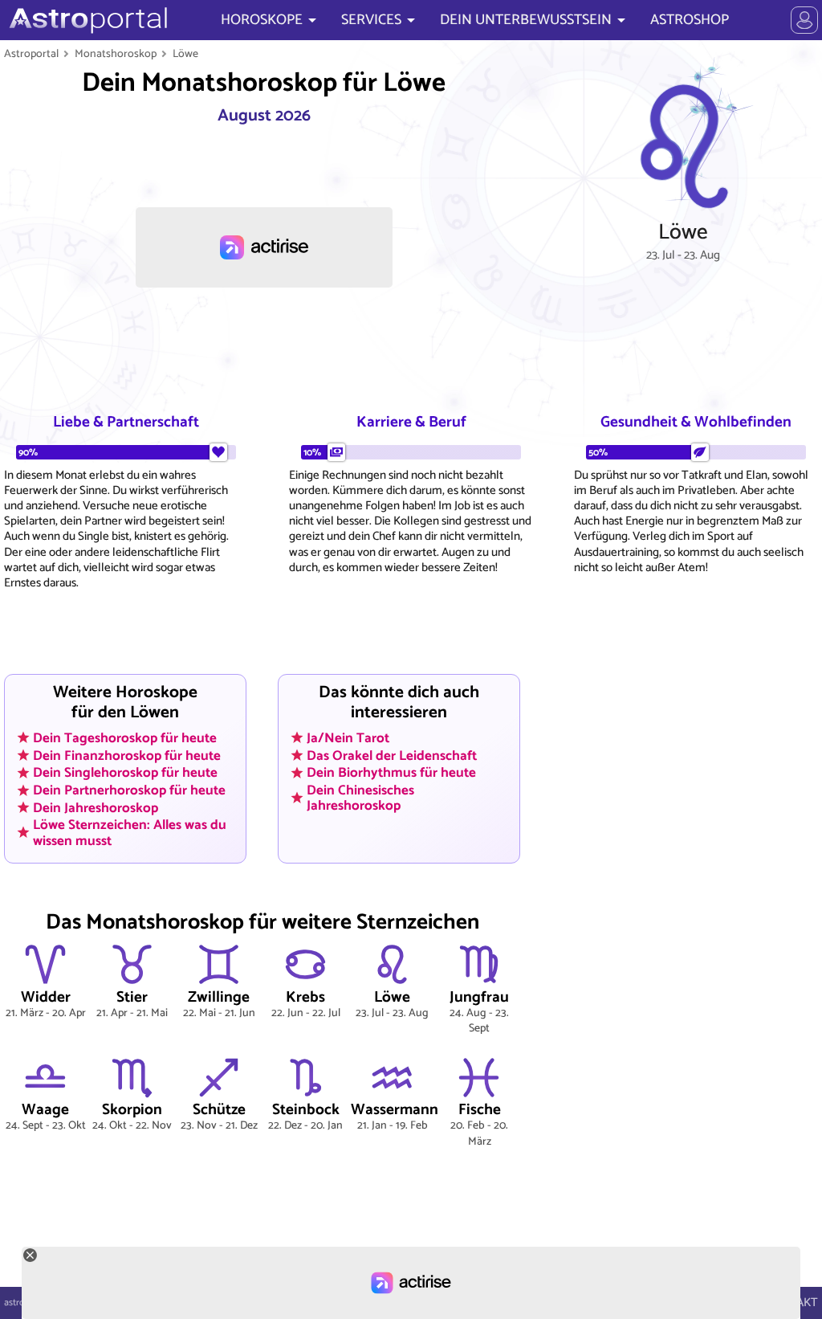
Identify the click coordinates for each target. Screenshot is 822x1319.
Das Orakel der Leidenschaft (392, 755)
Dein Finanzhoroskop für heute (127, 755)
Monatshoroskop (116, 54)
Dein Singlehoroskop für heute (125, 773)
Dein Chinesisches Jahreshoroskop (360, 798)
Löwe (185, 54)
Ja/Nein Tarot (348, 738)
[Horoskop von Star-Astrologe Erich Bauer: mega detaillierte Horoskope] (86, 20)
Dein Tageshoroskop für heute (125, 738)
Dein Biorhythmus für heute (391, 773)
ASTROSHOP (689, 20)
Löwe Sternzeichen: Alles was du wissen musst (129, 832)
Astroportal (31, 54)
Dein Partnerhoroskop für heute (129, 790)
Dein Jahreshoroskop (95, 807)
